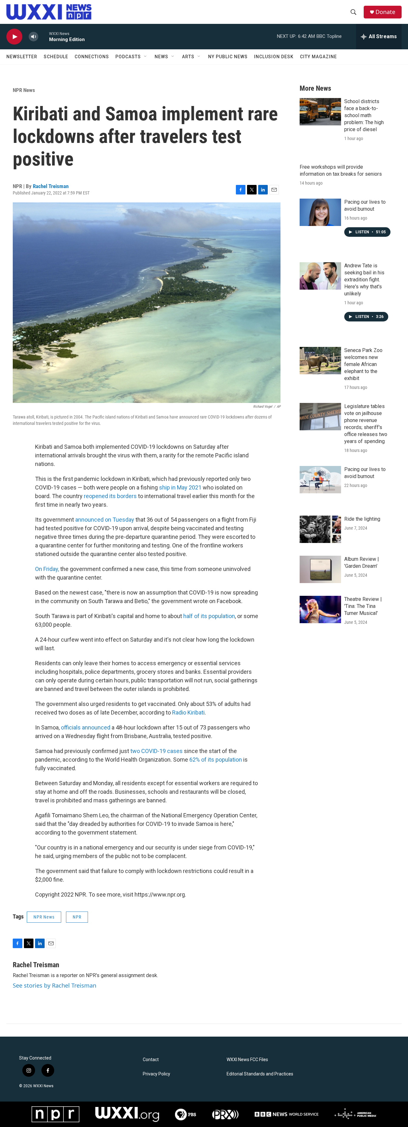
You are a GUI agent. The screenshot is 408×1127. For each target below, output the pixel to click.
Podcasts (128, 56)
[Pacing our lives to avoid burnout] (320, 212)
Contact (151, 1059)
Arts (188, 56)
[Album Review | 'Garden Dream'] (320, 569)
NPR (77, 916)
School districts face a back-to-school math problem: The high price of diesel (364, 115)
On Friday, (47, 569)
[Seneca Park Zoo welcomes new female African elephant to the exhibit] (320, 360)
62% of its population (215, 759)
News (161, 56)
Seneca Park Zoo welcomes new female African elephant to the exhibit (363, 364)
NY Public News (228, 56)
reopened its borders (110, 496)
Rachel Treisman (51, 186)
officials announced (85, 727)
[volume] (33, 37)
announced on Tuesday (104, 519)
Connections (92, 56)
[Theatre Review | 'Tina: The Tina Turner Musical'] (320, 609)
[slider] (44, 36)
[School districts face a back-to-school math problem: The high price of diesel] (320, 111)
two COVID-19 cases (156, 751)
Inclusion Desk (274, 56)
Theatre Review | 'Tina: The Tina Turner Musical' (363, 606)
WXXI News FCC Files (247, 1059)
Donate (385, 12)
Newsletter (21, 56)
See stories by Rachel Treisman (54, 985)
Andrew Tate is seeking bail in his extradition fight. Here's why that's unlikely (364, 280)
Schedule (56, 56)
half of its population (209, 616)
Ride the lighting (362, 519)
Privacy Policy (156, 1074)
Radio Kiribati (188, 712)
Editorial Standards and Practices (260, 1074)
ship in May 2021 (180, 487)
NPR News (24, 90)
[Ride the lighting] (320, 529)
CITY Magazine (318, 56)
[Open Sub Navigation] (145, 56)
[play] (14, 36)
